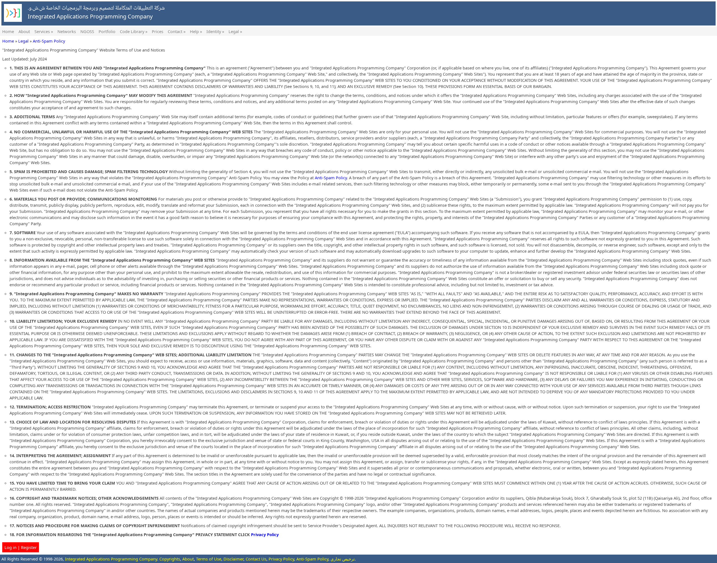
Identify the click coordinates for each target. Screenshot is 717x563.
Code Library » (133, 31)
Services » (43, 31)
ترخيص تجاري (342, 559)
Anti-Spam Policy (49, 41)
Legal (23, 41)
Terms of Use (208, 559)
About (24, 31)
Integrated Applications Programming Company (111, 559)
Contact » (176, 31)
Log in (10, 547)
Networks (66, 31)
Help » (196, 31)
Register (29, 547)
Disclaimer (233, 559)
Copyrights (169, 559)
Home (8, 31)
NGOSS (87, 31)
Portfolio (107, 31)
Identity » (215, 31)
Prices (157, 31)
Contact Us (256, 559)
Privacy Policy (265, 534)
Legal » (235, 31)
